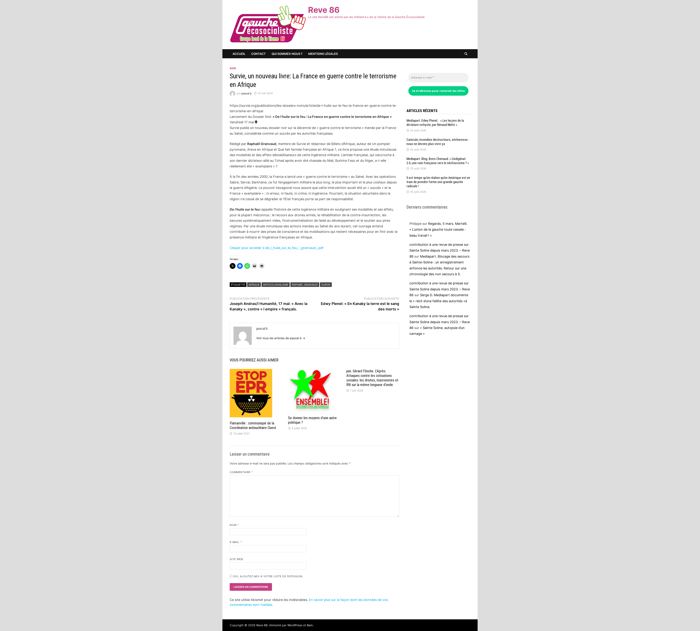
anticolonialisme (275, 284)
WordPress (294, 625)
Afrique (254, 284)
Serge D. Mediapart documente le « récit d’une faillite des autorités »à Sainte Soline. (438, 301)
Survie (325, 284)
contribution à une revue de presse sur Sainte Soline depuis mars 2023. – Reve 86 (439, 250)
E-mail (236, 542)
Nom (234, 524)
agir (233, 68)
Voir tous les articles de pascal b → (280, 338)
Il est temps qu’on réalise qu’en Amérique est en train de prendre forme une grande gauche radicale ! (438, 182)
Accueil (239, 54)
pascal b (246, 93)
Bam (310, 625)
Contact (258, 54)
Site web (236, 559)
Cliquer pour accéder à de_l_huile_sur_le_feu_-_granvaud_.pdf (277, 248)
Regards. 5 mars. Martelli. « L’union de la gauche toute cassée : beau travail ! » (438, 229)
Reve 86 (324, 10)
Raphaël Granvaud (305, 284)
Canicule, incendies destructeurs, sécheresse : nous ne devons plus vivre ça (438, 142)
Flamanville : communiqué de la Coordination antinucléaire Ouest (253, 425)
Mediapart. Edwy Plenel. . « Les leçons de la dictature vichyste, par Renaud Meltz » (435, 123)
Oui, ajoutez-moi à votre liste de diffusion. (268, 576)
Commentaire (241, 472)
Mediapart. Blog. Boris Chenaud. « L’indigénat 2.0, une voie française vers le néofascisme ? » (438, 161)
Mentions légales (323, 54)
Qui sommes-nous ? (287, 54)
